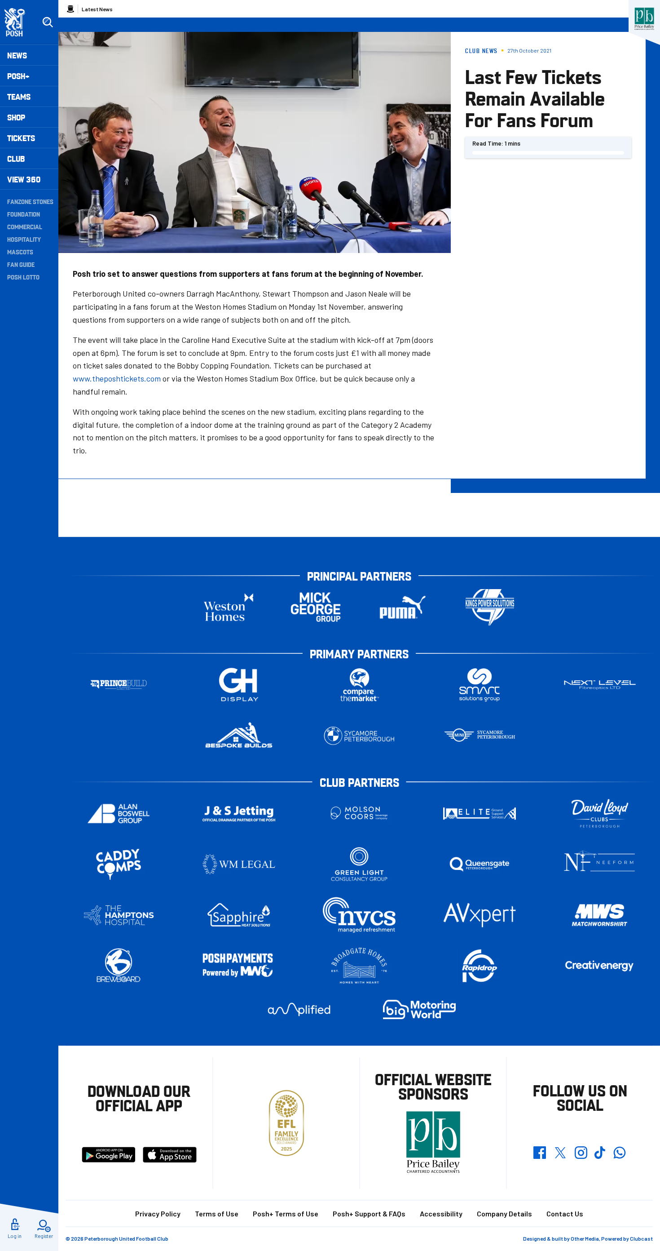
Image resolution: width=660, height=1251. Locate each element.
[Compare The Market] (359, 685)
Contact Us (564, 1213)
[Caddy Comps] (118, 864)
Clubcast (641, 1238)
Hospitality (24, 239)
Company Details (504, 1213)
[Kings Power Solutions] (489, 607)
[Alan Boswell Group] (118, 813)
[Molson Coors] (359, 813)
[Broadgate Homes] (359, 966)
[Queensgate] (479, 864)
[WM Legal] (238, 864)
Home (70, 9)
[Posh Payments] (238, 966)
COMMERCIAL (24, 226)
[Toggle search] (47, 22)
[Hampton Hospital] (118, 915)
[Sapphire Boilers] (238, 915)
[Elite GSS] (479, 813)
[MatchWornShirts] (599, 915)
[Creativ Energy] (599, 966)
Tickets (21, 137)
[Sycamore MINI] (479, 736)
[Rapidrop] (479, 966)
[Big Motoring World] (419, 1009)
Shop (16, 117)
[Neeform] (599, 864)
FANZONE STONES (30, 201)
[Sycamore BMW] (359, 736)
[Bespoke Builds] (238, 736)
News (17, 55)
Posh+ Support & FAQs (369, 1213)
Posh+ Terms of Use (285, 1213)
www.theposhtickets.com (117, 378)
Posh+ (18, 75)
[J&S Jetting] (238, 813)
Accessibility (441, 1213)
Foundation (23, 213)
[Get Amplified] (299, 1009)
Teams (19, 96)
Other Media (585, 1238)
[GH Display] (238, 685)
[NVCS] (359, 915)
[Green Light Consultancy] (359, 864)
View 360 (23, 179)
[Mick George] (315, 607)
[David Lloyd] (599, 813)
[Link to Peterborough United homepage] (18, 22)
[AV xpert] (479, 915)
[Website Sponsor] (644, 19)
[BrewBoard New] (118, 966)
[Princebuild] (118, 685)
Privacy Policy (157, 1213)
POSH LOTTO (23, 276)
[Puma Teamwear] (402, 607)
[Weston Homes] (228, 607)
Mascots (20, 251)
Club (16, 158)
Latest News (97, 9)
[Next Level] (599, 685)
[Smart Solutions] (479, 685)
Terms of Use (216, 1213)
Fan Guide (21, 264)
